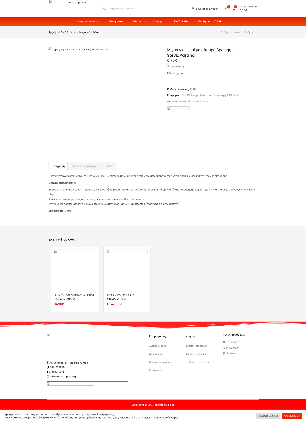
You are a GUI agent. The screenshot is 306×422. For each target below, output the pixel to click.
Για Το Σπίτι (181, 21)
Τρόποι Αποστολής (196, 346)
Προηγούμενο (232, 32)
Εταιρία (108, 166)
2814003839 (57, 367)
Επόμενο (249, 32)
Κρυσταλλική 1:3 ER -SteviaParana (121, 296)
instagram (232, 347)
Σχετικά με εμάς (157, 346)
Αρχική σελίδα (56, 32)
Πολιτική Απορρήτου (160, 362)
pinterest (232, 353)
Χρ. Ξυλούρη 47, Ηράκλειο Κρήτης (68, 363)
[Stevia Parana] (178, 114)
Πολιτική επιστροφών (197, 362)
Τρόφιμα (158, 21)
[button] (244, 8)
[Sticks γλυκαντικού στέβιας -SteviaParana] (74, 270)
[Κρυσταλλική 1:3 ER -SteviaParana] (127, 270)
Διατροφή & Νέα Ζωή (227, 95)
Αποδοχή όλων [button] (291, 416)
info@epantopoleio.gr (63, 376)
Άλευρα (97, 32)
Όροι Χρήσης (156, 354)
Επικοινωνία (156, 370)
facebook (232, 342)
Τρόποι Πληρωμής (196, 354)
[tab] (58, 166)
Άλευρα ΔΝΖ (207, 95)
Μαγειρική (84, 32)
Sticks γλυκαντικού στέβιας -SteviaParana (74, 296)
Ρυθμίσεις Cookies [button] (268, 416)
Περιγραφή (58, 166)
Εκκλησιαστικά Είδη (210, 21)
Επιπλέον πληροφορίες (84, 166)
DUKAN (186, 95)
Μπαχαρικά (116, 21)
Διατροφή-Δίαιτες (88, 21)
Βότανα (138, 21)
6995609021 (56, 372)
